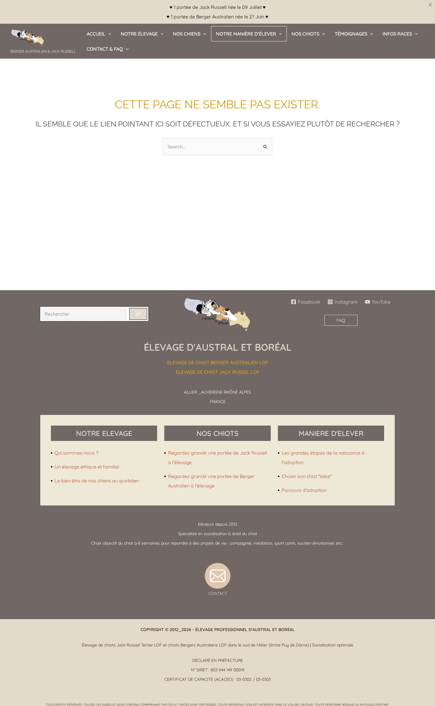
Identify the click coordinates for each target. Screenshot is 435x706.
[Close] (430, 4)
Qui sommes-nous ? (76, 453)
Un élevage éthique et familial (87, 467)
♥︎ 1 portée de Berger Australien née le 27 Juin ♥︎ (217, 17)
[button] (108, 33)
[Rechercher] (138, 314)
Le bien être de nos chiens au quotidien (97, 481)
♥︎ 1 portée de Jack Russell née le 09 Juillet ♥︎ (218, 7)
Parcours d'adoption (304, 490)
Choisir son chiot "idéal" (307, 476)
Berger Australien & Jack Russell (43, 51)
